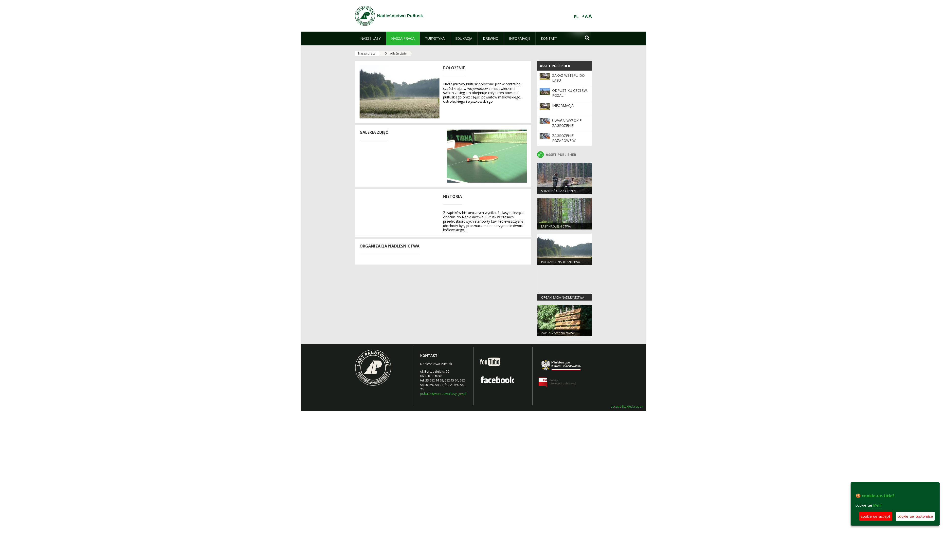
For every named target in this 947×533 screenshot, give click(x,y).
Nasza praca (367, 53)
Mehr (877, 505)
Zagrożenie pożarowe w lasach (564, 140)
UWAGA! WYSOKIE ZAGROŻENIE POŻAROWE (567, 125)
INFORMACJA (563, 105)
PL (576, 17)
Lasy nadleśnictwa (556, 226)
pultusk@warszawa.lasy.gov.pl (443, 393)
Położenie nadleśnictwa (560, 262)
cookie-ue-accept (875, 516)
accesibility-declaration (627, 406)
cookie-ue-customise (915, 516)
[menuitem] (370, 38)
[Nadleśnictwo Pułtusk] (365, 16)
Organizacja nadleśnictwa (562, 297)
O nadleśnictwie (395, 53)
